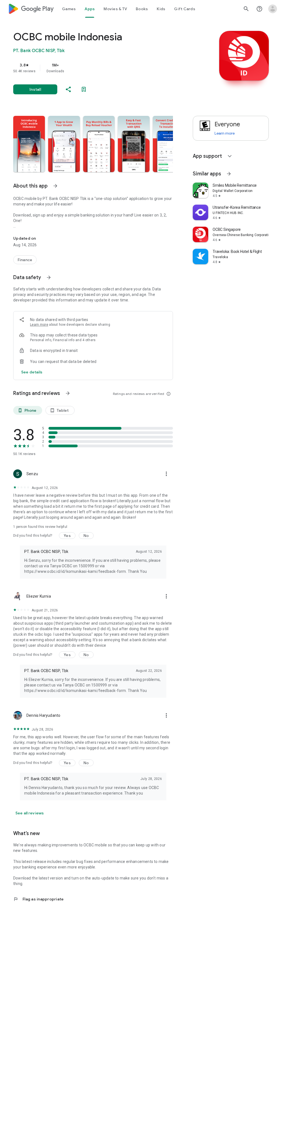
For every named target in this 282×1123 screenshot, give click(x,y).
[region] (100, 68)
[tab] (69, 9)
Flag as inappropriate (38, 899)
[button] (29, 144)
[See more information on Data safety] (48, 277)
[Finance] (25, 260)
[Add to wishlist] (83, 89)
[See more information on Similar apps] (228, 173)
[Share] (68, 89)
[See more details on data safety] (32, 372)
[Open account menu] (272, 8)
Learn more (39, 325)
